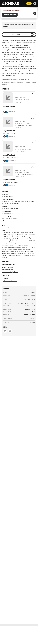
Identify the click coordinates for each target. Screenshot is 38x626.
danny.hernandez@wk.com (10, 272)
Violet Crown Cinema (24, 150)
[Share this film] (34, 34)
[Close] (34, 13)
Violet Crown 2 (20, 151)
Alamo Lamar (21, 101)
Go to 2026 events (10, 15)
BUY (29, 3)
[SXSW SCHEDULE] (10, 3)
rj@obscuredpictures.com (9, 281)
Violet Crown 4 (20, 176)
